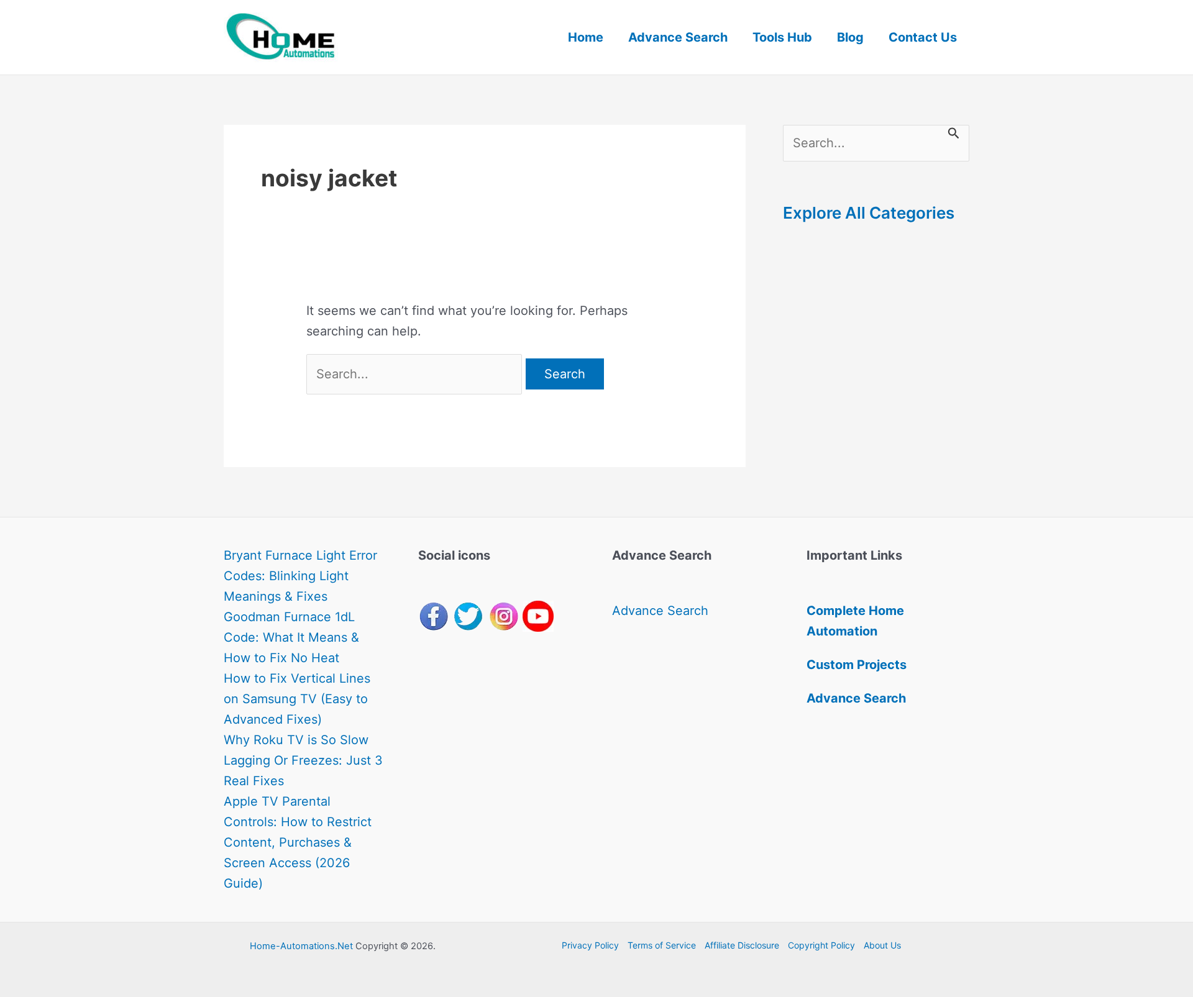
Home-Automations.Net (301, 946)
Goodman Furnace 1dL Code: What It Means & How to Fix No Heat (291, 637)
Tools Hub (782, 37)
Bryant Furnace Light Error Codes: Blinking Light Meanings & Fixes (300, 576)
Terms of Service (662, 945)
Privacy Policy (590, 945)
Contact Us (923, 37)
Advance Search (678, 37)
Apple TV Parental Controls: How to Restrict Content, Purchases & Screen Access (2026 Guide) (298, 842)
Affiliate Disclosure (742, 945)
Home (585, 37)
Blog (850, 37)
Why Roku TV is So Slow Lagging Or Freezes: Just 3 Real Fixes (303, 760)
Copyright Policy (821, 945)
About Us (882, 945)
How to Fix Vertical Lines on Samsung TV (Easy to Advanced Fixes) (297, 699)
